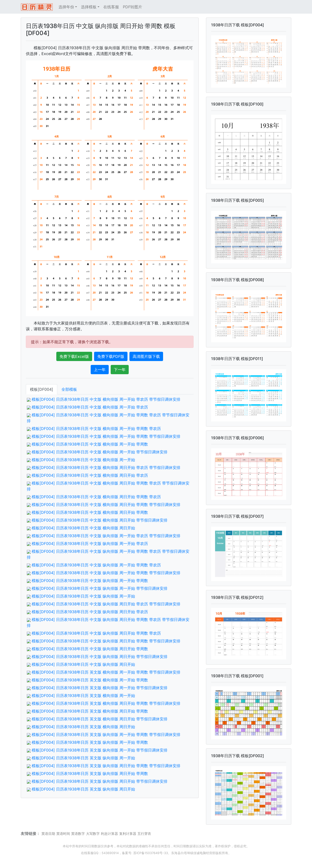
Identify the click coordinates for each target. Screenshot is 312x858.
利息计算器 (109, 833)
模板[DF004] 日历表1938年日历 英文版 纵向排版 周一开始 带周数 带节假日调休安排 (106, 734)
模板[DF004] (41, 389)
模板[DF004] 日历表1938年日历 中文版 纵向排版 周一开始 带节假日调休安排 (99, 588)
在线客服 (111, 6)
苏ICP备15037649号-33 (150, 853)
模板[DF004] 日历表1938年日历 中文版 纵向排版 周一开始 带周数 (90, 580)
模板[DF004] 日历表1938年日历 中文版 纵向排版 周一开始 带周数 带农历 (96, 564)
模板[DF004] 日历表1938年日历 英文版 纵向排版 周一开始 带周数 (90, 742)
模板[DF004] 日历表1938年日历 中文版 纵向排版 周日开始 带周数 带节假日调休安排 (106, 641)
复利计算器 (127, 833)
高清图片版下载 (146, 356)
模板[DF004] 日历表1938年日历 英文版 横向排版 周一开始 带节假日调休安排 (99, 687)
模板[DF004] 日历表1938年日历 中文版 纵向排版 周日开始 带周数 (90, 648)
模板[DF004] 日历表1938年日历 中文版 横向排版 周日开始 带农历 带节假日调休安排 (106, 467)
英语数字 (78, 833)
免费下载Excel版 (74, 356)
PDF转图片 (132, 6)
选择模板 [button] (89, 6)
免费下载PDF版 (110, 356)
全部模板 (69, 389)
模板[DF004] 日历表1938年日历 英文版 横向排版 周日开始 (83, 726)
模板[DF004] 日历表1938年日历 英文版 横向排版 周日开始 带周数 (90, 711)
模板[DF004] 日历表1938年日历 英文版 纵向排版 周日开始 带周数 (90, 773)
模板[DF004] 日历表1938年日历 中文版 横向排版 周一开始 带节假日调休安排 (99, 451)
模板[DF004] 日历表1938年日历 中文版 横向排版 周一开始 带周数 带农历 (96, 428)
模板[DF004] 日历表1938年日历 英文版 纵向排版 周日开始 (83, 789)
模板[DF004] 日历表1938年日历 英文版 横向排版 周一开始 (83, 695)
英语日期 (48, 833)
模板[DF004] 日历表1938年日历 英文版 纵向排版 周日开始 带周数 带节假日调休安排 (106, 765)
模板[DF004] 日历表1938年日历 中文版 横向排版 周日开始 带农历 (90, 475)
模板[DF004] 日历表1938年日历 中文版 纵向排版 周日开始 (83, 664)
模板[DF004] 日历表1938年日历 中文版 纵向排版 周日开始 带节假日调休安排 (99, 656)
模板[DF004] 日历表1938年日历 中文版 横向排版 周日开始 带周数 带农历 (96, 496)
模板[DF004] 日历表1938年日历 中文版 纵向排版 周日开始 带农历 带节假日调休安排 (106, 603)
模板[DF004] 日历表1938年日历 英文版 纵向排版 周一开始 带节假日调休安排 (99, 750)
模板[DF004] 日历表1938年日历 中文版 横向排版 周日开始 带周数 (90, 512)
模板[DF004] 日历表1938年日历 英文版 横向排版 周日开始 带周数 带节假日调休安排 (106, 703)
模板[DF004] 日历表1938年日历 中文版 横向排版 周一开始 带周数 (90, 444)
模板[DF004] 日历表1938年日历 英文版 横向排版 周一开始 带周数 (90, 679)
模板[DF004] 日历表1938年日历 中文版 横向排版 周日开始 (83, 527)
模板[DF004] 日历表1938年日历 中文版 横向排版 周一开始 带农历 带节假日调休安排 (106, 399)
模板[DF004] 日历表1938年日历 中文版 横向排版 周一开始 (83, 459)
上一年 (100, 369)
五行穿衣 (144, 833)
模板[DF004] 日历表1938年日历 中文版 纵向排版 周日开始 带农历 (90, 611)
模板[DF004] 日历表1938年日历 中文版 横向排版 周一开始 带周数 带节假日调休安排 (106, 436)
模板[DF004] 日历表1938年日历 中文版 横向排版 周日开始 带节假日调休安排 (99, 520)
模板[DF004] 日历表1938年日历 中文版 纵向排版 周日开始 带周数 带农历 (96, 633)
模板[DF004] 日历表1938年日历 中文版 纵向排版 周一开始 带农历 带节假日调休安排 (106, 535)
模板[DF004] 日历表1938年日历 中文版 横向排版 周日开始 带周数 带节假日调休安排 (106, 504)
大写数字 (93, 833)
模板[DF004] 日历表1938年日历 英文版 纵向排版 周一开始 (83, 757)
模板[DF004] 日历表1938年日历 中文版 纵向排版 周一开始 (83, 596)
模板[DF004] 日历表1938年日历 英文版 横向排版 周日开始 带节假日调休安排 (99, 718)
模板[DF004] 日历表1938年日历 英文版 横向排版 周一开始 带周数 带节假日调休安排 (106, 672)
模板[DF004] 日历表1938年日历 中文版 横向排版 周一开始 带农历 (90, 407)
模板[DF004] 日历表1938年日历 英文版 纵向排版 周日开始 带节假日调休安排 (99, 781)
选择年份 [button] (66, 6)
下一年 (120, 369)
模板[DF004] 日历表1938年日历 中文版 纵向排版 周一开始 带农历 (90, 543)
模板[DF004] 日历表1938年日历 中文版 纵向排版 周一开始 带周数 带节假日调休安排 (106, 572)
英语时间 (63, 833)
